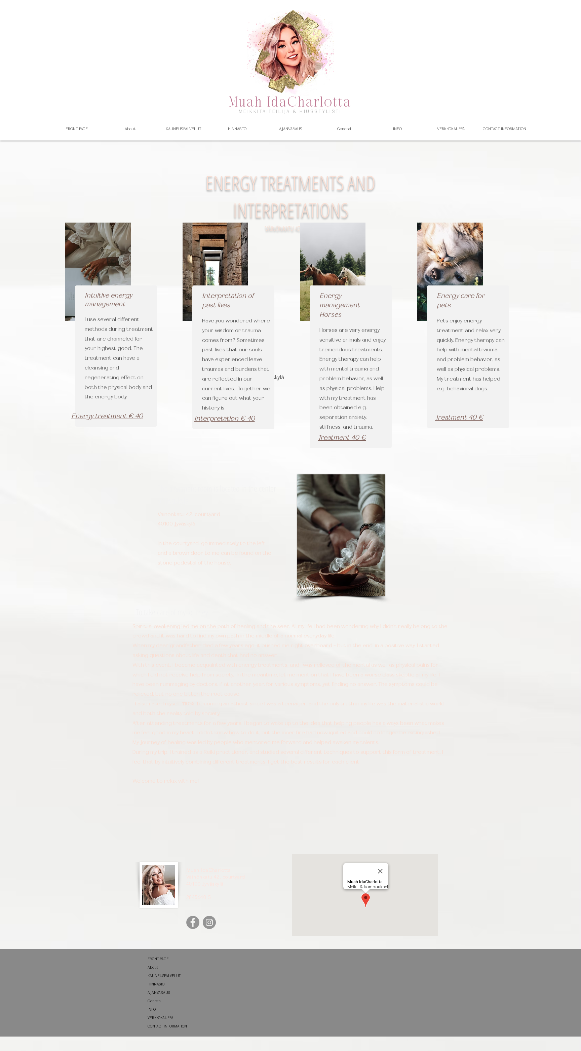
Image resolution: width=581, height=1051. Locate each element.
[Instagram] (209, 922)
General (154, 1001)
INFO (152, 1009)
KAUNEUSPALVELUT (164, 976)
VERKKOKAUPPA (160, 1018)
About (153, 967)
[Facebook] (192, 922)
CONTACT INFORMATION (167, 1026)
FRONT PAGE (158, 959)
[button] (183, 128)
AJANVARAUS (159, 992)
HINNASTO (156, 984)
